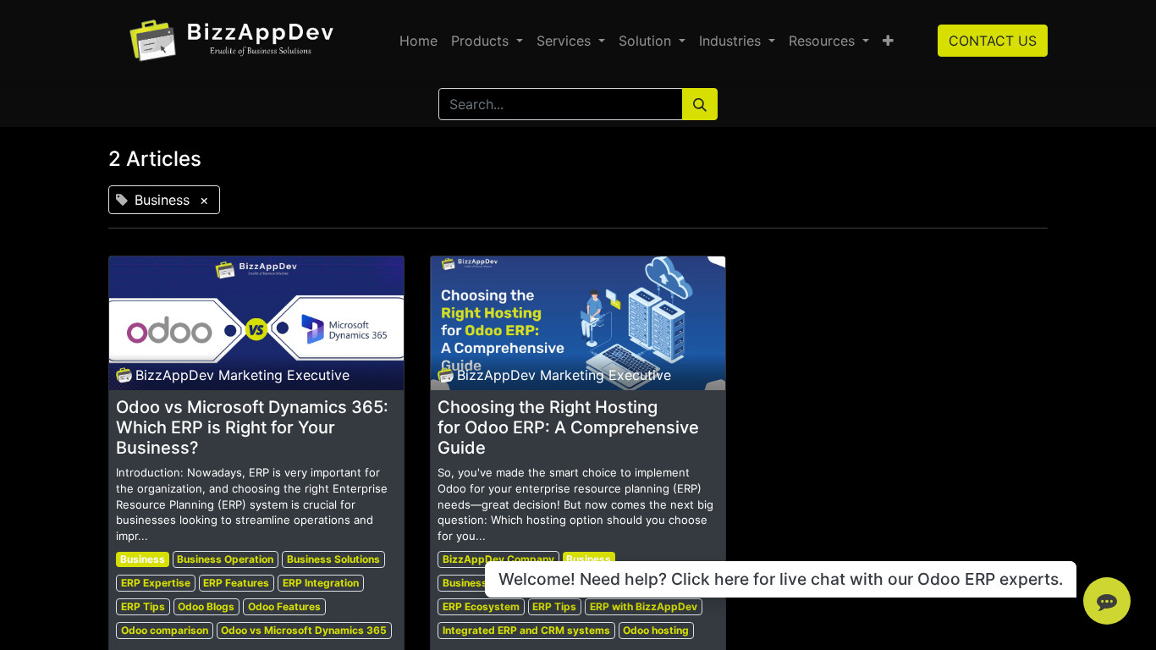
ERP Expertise (155, 582)
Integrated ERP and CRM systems (526, 630)
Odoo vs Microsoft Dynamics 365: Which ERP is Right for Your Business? (252, 427)
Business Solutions (333, 559)
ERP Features (236, 582)
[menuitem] (418, 41)
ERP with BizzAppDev (643, 606)
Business (142, 559)
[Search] (700, 104)
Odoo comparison (164, 630)
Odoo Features (284, 606)
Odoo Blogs (206, 606)
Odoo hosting (656, 630)
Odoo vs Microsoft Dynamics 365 (304, 630)
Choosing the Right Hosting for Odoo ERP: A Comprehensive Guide (568, 427)
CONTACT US (993, 40)
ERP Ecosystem (481, 606)
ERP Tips (143, 606)
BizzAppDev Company (498, 559)
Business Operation (225, 559)
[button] (888, 41)
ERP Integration (321, 582)
